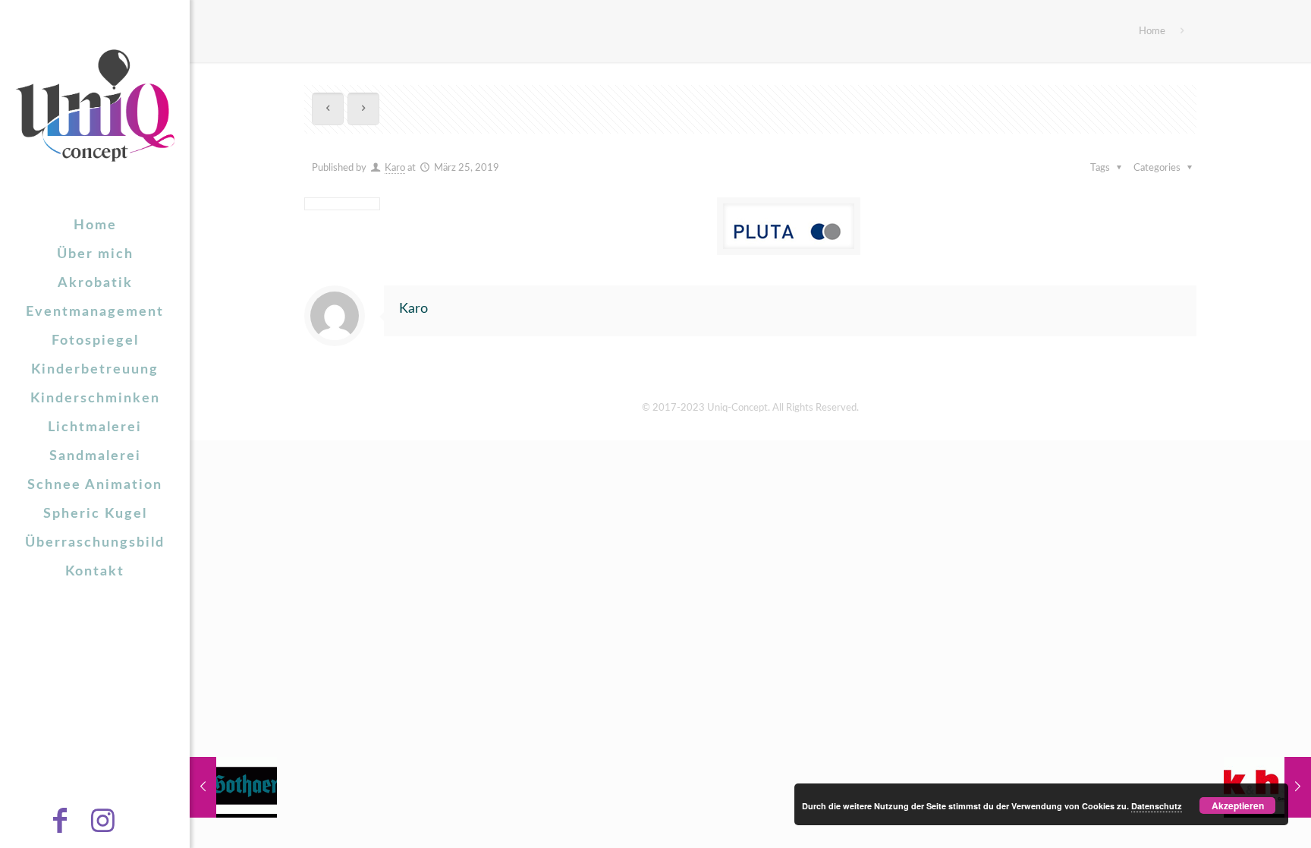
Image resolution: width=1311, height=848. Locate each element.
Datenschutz (1156, 806)
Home (1152, 31)
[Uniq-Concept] (95, 105)
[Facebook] (74, 826)
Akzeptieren (1238, 805)
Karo (395, 168)
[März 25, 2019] (233, 787)
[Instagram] (116, 826)
